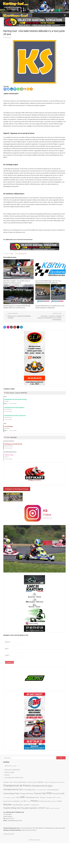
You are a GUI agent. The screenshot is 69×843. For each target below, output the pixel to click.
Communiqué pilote (52, 789)
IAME (22, 797)
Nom (7, 648)
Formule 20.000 (58, 793)
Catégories (46, 782)
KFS (54, 797)
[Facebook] (5, 89)
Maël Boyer (16, 801)
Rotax (60, 801)
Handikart (13, 797)
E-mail (7, 655)
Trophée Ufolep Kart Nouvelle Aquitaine (20, 808)
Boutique (7, 775)
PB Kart (28, 801)
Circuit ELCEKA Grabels (41, 789)
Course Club (40, 793)
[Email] (21, 89)
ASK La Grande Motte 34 (20, 782)
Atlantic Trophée (32, 782)
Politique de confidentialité (12, 769)
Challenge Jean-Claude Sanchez (57, 782)
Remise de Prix (54, 801)
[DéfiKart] (34, 473)
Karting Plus (50, 797)
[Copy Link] (28, 89)
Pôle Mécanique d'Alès (44, 801)
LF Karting (58, 797)
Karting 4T (43, 797)
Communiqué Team (11, 793)
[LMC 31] (34, 603)
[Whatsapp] (18, 89)
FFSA (49, 793)
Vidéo (47, 808)
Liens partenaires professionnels (14, 777)
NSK (22, 801)
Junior (37, 797)
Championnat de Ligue (42, 785)
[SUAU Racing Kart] (34, 678)
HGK (17, 797)
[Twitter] (8, 89)
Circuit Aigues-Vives (29, 790)
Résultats (7, 804)
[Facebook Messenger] (14, 89)
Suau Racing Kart (18, 805)
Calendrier (40, 782)
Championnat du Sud (12, 789)
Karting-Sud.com (22, 253)
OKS (24, 801)
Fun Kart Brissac (6, 797)
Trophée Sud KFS (34, 805)
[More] (31, 89)
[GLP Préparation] (34, 358)
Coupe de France (26, 793)
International (30, 797)
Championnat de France (17, 785)
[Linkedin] (11, 89)
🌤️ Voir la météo (12, 403)
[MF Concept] (34, 721)
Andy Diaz (6, 782)
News (11, 253)
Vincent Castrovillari (54, 808)
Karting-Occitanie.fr (8, 834)
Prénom (7, 642)
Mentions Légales (9, 772)
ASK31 (11, 782)
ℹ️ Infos (6, 403)
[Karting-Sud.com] (34, 6)
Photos (34, 800)
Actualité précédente (19, 316)
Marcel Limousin (8, 801)
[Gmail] (24, 89)
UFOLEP (41, 808)
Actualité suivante (49, 316)
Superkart (27, 805)
